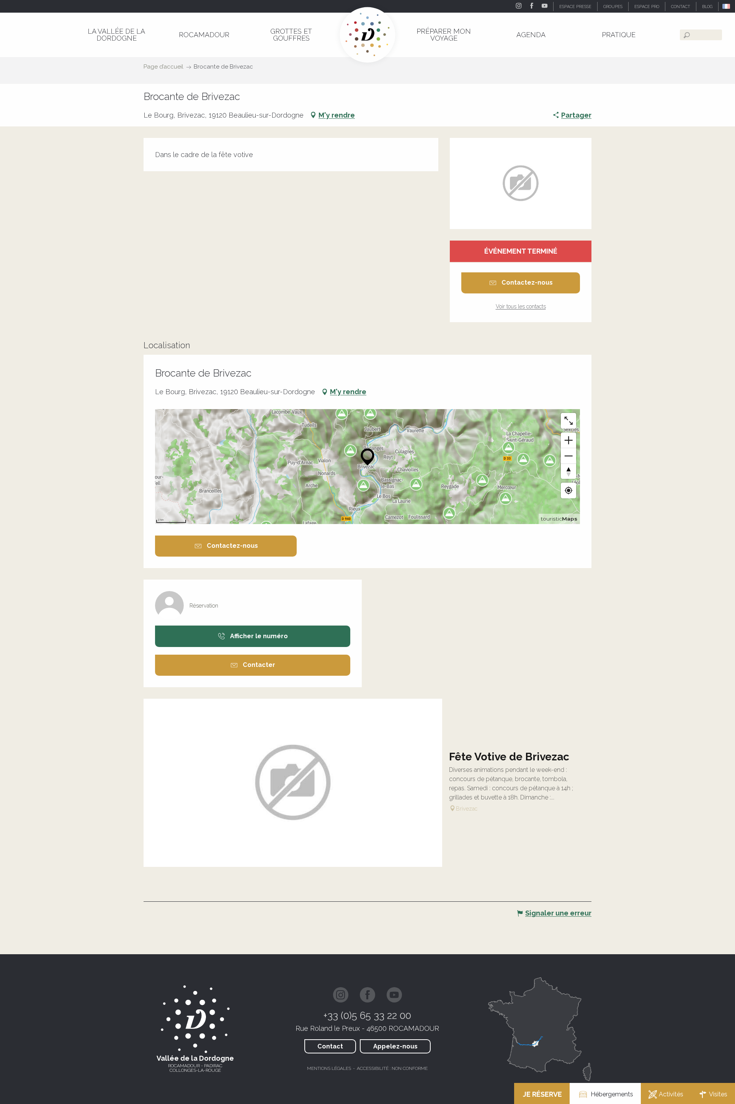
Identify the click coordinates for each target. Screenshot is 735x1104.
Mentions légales (329, 1068)
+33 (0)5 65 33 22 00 (367, 1015)
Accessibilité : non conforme (392, 1068)
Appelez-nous (395, 1046)
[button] (727, 6)
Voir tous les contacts (521, 306)
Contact (330, 1046)
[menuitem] (116, 34)
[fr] (727, 6)
